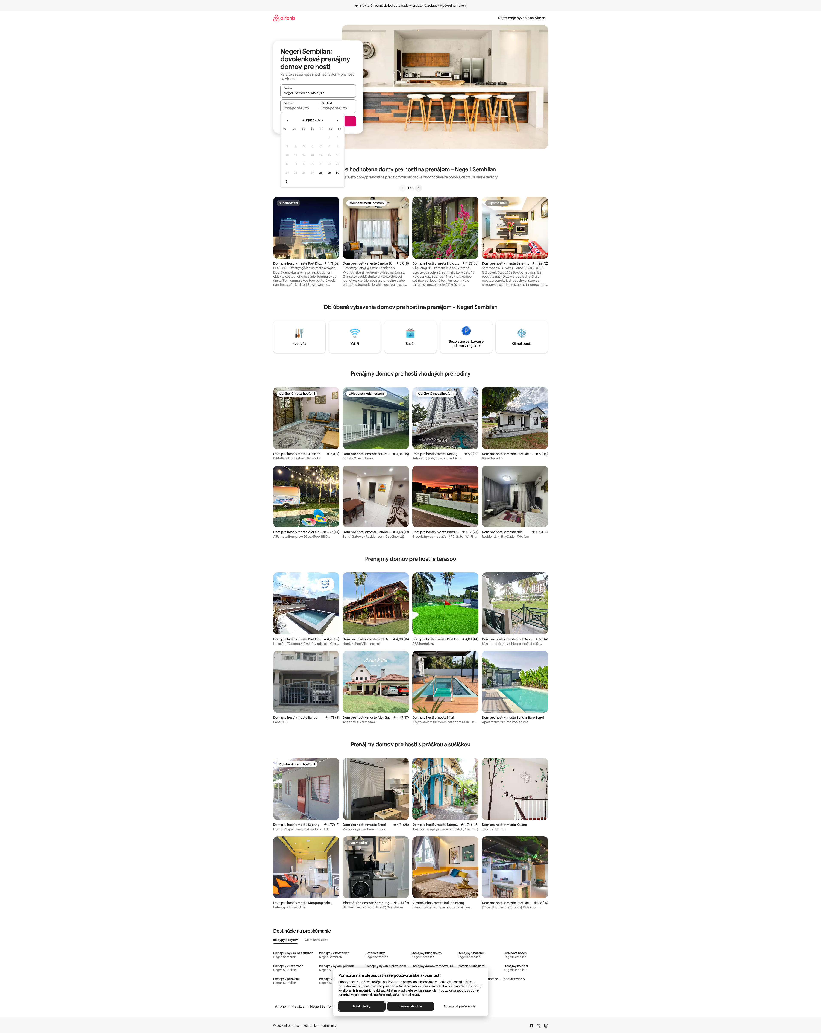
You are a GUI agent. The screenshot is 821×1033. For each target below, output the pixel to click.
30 (337, 173)
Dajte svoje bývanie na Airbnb (521, 18)
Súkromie (310, 1026)
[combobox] (318, 93)
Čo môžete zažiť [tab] (316, 940)
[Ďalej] (418, 188)
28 (321, 173)
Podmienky (328, 1026)
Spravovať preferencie (459, 1006)
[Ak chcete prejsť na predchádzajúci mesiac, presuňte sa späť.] (288, 120)
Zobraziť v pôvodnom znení (446, 6)
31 (287, 181)
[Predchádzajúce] (402, 188)
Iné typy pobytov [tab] (285, 940)
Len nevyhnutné (410, 1006)
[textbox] (299, 108)
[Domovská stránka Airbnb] (284, 18)
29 (329, 173)
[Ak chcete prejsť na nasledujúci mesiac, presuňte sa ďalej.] (337, 120)
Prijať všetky (361, 1006)
